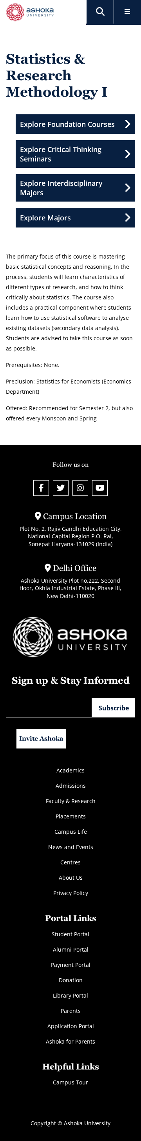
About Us (71, 877)
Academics (70, 770)
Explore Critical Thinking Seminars (60, 154)
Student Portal (70, 934)
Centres (70, 862)
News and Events (70, 847)
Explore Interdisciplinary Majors (61, 187)
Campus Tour (70, 1082)
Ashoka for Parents (70, 1041)
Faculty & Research (71, 801)
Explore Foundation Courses (67, 124)
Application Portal (70, 1026)
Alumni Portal (71, 949)
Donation (71, 980)
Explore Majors (45, 217)
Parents (71, 1010)
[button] (100, 12)
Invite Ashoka (41, 738)
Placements (71, 816)
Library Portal (70, 995)
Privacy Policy (70, 893)
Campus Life (70, 831)
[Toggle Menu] (127, 12)
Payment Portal (70, 965)
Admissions (71, 785)
